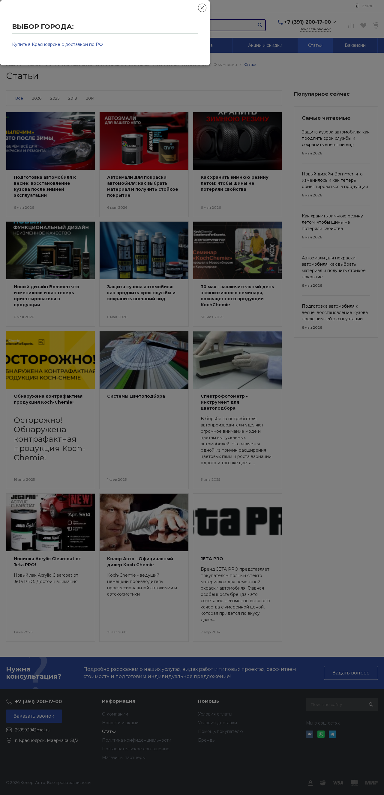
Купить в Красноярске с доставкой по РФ (57, 44)
